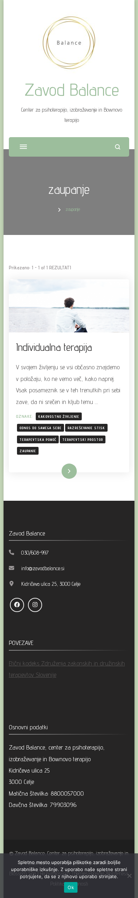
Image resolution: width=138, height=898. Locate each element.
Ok (71, 887)
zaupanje (27, 451)
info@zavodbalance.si (42, 568)
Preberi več (58, 471)
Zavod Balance (72, 89)
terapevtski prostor (82, 439)
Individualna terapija (54, 347)
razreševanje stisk (86, 428)
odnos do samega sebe (40, 428)
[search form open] (118, 147)
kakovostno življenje (58, 416)
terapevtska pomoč (37, 439)
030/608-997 (34, 552)
